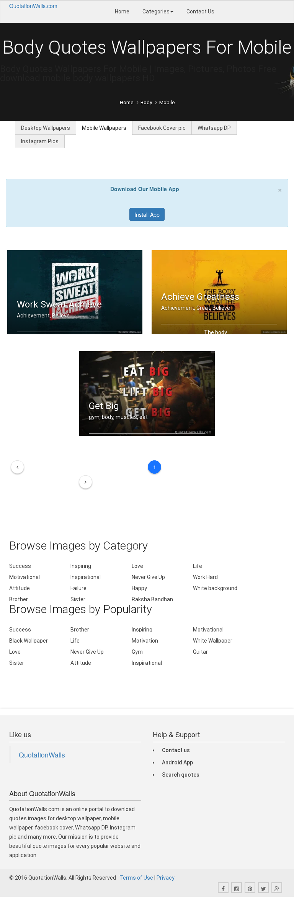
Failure (78, 588)
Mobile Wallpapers (104, 128)
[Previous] (17, 467)
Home (122, 11)
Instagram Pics (40, 141)
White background (215, 588)
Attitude (19, 588)
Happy (139, 588)
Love (137, 566)
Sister (77, 599)
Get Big (104, 406)
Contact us (176, 750)
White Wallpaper (212, 641)
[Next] (85, 482)
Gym (137, 652)
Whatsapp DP (214, 128)
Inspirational (85, 577)
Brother (18, 599)
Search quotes (180, 775)
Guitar (200, 652)
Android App (177, 762)
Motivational (24, 577)
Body (146, 102)
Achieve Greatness (200, 296)
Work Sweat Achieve (59, 304)
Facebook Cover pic (162, 128)
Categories (156, 11)
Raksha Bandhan (152, 599)
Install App (147, 214)
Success (20, 566)
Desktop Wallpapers (45, 128)
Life (197, 566)
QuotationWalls (42, 754)
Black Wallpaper (28, 641)
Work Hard (205, 577)
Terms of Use (136, 878)
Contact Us (200, 11)
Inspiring (80, 566)
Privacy (166, 878)
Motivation (145, 641)
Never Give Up (148, 577)
